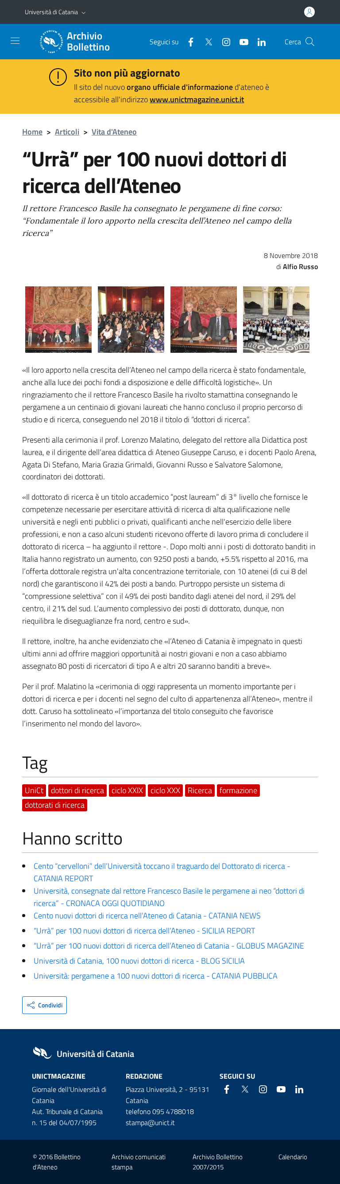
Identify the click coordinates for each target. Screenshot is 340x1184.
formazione (238, 790)
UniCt (34, 790)
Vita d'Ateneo (114, 132)
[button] (84, 12)
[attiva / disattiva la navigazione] (15, 40)
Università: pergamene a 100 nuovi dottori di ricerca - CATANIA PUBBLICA (156, 976)
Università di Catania (51, 11)
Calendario (292, 1157)
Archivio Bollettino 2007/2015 (218, 1162)
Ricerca (200, 790)
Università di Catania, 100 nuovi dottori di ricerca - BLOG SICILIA (139, 961)
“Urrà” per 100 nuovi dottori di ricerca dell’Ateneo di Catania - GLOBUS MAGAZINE (169, 946)
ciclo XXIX (127, 790)
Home (32, 132)
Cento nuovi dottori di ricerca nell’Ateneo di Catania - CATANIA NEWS (147, 916)
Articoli (67, 132)
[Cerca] (310, 41)
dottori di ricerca (77, 790)
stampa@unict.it (150, 1122)
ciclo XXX (165, 790)
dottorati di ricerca (55, 805)
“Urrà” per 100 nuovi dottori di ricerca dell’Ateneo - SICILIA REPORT (144, 931)
